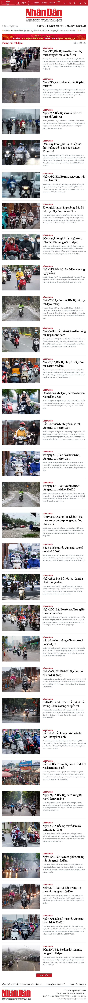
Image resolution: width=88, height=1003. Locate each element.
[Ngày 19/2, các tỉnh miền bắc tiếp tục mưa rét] (21, 90)
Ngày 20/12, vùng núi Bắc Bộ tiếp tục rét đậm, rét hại (64, 302)
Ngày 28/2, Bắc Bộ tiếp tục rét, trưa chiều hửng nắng (63, 580)
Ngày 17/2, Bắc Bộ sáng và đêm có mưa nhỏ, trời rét (62, 115)
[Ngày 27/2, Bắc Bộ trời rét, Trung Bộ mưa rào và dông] (21, 618)
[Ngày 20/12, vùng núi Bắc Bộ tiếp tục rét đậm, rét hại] (21, 308)
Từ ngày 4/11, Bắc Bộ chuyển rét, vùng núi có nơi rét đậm (61, 456)
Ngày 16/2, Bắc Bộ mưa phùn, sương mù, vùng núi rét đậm (63, 858)
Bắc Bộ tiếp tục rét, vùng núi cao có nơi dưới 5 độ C (63, 549)
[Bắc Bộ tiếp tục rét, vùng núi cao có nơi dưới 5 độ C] (21, 556)
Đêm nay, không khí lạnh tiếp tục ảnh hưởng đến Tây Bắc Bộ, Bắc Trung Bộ (62, 147)
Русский (44, 3)
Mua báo (64, 3)
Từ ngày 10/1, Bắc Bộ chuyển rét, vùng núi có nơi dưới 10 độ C (61, 487)
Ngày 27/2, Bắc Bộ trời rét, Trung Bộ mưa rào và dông (64, 611)
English (23, 3)
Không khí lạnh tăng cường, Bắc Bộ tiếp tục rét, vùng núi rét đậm (63, 209)
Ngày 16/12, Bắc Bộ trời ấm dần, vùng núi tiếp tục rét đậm (64, 333)
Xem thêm (44, 975)
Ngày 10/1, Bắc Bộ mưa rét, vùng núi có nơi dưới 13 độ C (63, 920)
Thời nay (40, 26)
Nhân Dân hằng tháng (76, 26)
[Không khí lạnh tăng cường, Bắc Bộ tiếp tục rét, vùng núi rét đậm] (21, 216)
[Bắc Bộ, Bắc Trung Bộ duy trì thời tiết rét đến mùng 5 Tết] (21, 772)
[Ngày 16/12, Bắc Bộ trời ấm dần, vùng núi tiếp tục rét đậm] (21, 339)
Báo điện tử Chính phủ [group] (11, 984)
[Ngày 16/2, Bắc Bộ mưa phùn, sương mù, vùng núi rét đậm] (21, 865)
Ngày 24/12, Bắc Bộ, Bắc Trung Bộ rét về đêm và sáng (62, 796)
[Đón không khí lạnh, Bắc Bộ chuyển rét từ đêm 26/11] (21, 401)
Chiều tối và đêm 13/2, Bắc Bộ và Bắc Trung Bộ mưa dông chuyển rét (64, 704)
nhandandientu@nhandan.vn (74, 999)
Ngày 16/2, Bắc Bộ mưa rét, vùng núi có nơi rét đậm (64, 178)
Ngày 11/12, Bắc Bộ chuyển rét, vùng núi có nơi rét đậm (63, 364)
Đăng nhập (85, 2)
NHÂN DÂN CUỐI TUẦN (55, 26)
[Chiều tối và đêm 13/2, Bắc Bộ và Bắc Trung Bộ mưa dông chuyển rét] (21, 710)
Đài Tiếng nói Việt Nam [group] (58, 984)
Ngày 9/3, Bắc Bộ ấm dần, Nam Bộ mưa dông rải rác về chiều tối (62, 53)
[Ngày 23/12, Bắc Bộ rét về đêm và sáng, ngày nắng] (21, 834)
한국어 (58, 3)
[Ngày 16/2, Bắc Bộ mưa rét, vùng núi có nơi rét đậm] (21, 185)
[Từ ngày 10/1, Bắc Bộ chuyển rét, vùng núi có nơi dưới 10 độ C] (21, 494)
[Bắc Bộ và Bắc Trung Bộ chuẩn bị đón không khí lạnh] (21, 741)
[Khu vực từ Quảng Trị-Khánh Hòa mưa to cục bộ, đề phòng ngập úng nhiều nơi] (21, 525)
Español (52, 3)
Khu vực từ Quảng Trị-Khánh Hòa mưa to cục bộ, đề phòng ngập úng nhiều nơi (63, 520)
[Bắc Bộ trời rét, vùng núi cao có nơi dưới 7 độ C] (21, 649)
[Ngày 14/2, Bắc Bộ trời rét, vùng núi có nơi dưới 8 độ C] (21, 679)
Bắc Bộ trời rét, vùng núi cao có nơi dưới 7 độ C (63, 642)
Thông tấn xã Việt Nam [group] (34, 984)
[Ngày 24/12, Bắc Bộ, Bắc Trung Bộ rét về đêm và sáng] (21, 803)
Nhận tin (79, 3)
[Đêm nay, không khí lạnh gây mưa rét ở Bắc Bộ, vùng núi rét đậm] (21, 247)
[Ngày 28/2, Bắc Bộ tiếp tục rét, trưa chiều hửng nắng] (21, 587)
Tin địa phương (74, 3)
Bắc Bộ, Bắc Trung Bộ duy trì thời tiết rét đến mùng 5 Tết (64, 766)
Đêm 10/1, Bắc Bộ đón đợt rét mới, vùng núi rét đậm (62, 951)
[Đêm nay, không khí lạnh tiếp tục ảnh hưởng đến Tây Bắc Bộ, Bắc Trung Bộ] (21, 152)
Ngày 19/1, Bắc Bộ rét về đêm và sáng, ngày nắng (64, 271)
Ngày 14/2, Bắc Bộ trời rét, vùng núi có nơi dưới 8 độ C (63, 673)
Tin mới (69, 3)
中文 (29, 3)
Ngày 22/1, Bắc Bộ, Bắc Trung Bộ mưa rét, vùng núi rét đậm (62, 889)
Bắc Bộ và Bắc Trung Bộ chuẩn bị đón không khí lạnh (62, 735)
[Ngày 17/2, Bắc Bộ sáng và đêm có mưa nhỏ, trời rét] (21, 121)
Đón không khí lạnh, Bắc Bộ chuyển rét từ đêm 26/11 (64, 395)
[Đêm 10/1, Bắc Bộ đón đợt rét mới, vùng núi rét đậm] (21, 958)
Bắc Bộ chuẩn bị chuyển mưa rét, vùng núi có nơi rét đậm (62, 425)
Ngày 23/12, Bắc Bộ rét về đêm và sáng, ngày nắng (62, 827)
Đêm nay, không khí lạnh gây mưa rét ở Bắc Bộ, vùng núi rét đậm (62, 240)
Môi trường (48, 48)
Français (36, 3)
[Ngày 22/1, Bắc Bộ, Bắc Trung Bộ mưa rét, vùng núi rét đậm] (21, 896)
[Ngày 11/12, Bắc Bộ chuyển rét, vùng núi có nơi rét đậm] (21, 370)
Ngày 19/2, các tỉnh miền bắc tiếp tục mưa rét (64, 84)
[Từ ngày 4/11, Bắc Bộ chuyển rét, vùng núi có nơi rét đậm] (21, 463)
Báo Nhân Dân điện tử (44, 15)
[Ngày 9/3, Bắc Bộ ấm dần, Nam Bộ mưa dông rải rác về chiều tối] (21, 59)
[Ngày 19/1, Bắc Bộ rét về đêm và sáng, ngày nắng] (21, 277)
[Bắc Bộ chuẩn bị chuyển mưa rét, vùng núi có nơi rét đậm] (21, 432)
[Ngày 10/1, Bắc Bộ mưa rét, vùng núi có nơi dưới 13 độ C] (21, 927)
